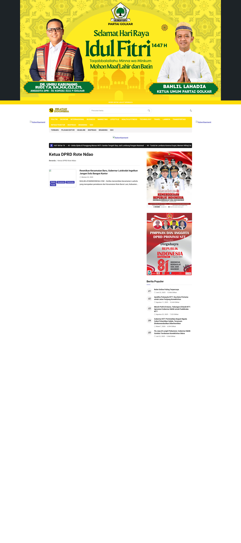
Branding (82, 125)
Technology (145, 119)
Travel (157, 119)
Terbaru (55, 130)
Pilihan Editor (68, 130)
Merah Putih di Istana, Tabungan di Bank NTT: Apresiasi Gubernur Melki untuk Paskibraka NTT (172, 309)
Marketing (103, 119)
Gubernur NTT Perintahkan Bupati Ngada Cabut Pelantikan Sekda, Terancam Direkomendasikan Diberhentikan (170, 321)
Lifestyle (114, 119)
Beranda (52, 161)
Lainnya (166, 119)
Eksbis (53, 182)
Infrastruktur (58, 125)
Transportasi (179, 119)
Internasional (77, 119)
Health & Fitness (129, 119)
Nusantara (61, 182)
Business (91, 119)
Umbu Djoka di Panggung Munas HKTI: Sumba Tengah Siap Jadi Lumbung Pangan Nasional (86, 145)
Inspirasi (72, 125)
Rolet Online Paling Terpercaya (166, 289)
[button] (191, 110)
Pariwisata (70, 182)
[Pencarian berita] (149, 110)
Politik (54, 119)
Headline (81, 130)
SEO (91, 125)
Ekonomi (64, 119)
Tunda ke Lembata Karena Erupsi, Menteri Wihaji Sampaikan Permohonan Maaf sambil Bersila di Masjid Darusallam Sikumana (179, 145)
